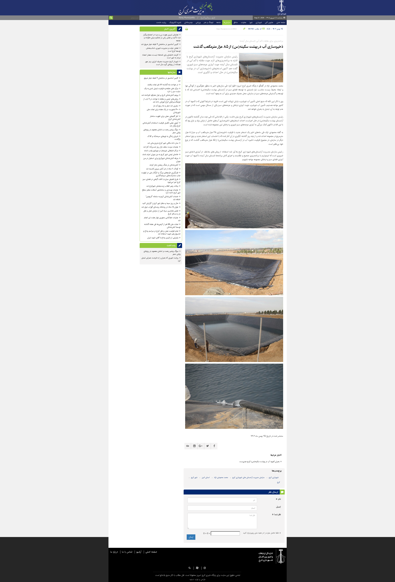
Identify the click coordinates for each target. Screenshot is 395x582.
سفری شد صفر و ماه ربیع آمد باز (165, 105)
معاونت (243, 22)
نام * (278, 499)
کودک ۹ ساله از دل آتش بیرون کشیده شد (162, 168)
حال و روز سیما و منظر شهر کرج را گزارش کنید (160, 203)
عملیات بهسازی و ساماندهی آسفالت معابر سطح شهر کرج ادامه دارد (161, 191)
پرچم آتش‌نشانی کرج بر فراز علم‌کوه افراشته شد (159, 95)
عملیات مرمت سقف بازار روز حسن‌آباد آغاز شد (160, 147)
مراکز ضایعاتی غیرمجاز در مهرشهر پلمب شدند (161, 150)
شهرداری (259, 22)
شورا (250, 22)
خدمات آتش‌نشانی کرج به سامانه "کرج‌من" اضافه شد (163, 198)
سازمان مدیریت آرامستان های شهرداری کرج (248, 477)
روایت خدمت (161, 22)
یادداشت (171, 245)
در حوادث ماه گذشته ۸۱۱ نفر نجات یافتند (163, 84)
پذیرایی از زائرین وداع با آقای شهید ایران (162, 237)
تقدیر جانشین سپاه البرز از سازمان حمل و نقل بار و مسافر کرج (161, 212)
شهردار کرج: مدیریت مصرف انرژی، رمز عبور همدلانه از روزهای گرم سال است (163, 63)
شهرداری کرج (274, 477)
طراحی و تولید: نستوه (197, 579)
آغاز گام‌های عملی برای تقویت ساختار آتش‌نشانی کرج (165, 118)
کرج (278, 482)
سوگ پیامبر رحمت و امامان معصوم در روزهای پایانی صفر (161, 131)
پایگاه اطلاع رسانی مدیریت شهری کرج (203, 7)
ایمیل (278, 506)
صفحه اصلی (280, 22)
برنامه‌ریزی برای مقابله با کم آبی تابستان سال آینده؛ (261, 41)
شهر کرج (194, 477)
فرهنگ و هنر (208, 22)
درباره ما (114, 551)
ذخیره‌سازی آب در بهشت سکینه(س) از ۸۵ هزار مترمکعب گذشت (238, 47)
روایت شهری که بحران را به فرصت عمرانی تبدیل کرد (161, 259)
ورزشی (198, 22)
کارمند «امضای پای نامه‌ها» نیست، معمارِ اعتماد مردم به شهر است (161, 56)
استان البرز (206, 477)
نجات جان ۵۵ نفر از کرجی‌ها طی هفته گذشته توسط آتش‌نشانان (162, 226)
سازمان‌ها (227, 22)
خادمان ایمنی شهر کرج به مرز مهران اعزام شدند (160, 154)
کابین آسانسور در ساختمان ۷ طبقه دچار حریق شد (159, 44)
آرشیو (138, 551)
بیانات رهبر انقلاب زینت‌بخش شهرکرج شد (162, 186)
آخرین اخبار (170, 29)
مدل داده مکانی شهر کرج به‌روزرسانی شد (163, 143)
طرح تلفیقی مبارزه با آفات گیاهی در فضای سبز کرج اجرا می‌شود (161, 181)
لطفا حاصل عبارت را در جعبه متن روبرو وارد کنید (262, 533)
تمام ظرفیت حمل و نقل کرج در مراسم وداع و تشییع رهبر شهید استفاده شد (161, 232)
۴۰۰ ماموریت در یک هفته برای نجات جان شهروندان (163, 111)
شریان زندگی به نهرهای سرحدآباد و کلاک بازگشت (163, 138)
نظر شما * (276, 514)
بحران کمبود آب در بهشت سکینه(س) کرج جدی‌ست (259, 461)
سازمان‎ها (171, 72)
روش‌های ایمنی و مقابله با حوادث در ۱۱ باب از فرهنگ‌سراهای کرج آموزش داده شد (161, 100)
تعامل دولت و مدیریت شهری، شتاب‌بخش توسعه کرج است (163, 50)
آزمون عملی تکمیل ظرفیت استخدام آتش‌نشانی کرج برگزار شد (161, 124)
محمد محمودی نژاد (221, 477)
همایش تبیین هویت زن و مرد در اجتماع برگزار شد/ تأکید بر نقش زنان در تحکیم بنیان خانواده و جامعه (162, 37)
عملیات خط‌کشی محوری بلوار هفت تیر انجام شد (162, 219)
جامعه (218, 22)
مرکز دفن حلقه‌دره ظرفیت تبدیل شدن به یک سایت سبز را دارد (162, 90)
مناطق (235, 22)
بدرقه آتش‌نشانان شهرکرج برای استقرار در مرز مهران (161, 160)
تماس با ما (127, 551)
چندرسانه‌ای (188, 22)
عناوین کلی (269, 22)
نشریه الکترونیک (175, 22)
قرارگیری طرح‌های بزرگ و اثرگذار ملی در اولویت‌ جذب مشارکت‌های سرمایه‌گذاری (160, 174)
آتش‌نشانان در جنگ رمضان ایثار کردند (164, 165)
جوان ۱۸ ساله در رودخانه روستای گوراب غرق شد (159, 207)
